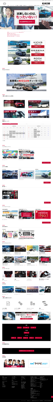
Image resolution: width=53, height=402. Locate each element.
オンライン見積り (25, 327)
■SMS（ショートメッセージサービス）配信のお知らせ (15, 32)
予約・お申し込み (31, 5)
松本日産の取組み (43, 5)
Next (52, 18)
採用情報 (43, 0)
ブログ (47, 5)
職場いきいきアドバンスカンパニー (35, 390)
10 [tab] (29, 31)
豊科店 (40, 386)
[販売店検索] (52, 16)
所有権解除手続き (41, 400)
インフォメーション (14, 379)
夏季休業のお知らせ (33, 381)
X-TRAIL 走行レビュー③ (14, 384)
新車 (8, 5)
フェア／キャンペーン (14, 377)
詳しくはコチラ (4, 159)
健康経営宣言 (41, 377)
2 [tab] (22, 31)
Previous (1, 18)
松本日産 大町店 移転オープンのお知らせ (35, 386)
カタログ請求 (32, 327)
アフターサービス (12, 5)
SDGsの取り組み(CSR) (42, 378)
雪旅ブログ (13, 382)
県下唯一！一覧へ (47, 202)
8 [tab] (27, 31)
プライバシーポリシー (23, 400)
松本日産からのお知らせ (36, 5)
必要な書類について (33, 384)
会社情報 (46, 0)
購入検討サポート (25, 5)
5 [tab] (25, 31)
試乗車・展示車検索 (4, 377)
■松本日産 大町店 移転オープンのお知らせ (13, 36)
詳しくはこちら (21, 159)
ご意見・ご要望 (49, 0)
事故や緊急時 (3, 386)
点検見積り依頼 (23, 387)
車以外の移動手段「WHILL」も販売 (44, 379)
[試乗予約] (52, 12)
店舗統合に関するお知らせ (34, 385)
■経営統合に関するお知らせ (11, 33)
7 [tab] (26, 31)
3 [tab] (23, 31)
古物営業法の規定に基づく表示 (35, 400)
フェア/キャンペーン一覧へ (46, 162)
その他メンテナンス (23, 388)
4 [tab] (24, 31)
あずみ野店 (41, 383)
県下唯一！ (13, 380)
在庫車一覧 (26, 332)
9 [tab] (28, 31)
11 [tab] (30, 31)
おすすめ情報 (16, 5)
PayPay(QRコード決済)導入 (34, 377)
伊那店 (40, 387)
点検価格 (3, 384)
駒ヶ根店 (41, 384)
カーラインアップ (4, 378)
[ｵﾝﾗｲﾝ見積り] (52, 14)
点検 (2, 383)
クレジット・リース (23, 379)
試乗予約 (19, 327)
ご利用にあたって (29, 400)
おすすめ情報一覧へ (46, 182)
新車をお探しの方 (4, 379)
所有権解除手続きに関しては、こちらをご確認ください (26, 350)
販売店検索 (21, 5)
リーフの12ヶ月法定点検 (14, 381)
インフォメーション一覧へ (46, 222)
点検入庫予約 (22, 386)
